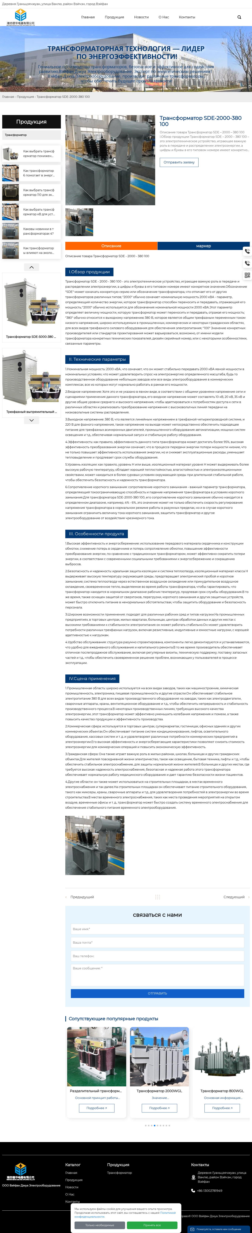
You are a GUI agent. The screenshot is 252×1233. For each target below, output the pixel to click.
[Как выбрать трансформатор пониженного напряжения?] (10, 153)
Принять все (152, 1225)
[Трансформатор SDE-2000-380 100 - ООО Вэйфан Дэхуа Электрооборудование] (20, 17)
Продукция (25, 97)
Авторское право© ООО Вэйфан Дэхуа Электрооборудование (207, 1216)
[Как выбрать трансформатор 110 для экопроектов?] (10, 192)
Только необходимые (99, 1225)
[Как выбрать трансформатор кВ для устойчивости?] (10, 212)
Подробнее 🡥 (95, 1108)
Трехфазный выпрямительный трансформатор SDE (31, 412)
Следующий (234, 897)
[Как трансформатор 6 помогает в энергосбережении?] (10, 173)
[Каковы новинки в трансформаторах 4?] (10, 231)
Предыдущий (82, 897)
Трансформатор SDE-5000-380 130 (31, 337)
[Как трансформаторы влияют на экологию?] (10, 250)
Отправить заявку (179, 162)
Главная (8, 97)
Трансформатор (16, 135)
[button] (31, 420)
